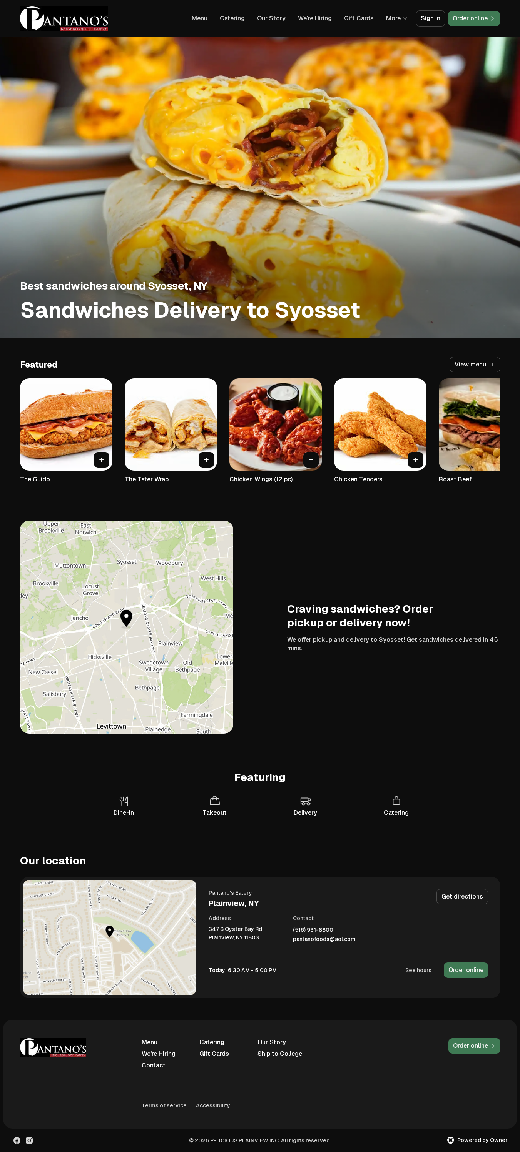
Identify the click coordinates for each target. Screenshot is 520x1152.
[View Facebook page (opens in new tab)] (17, 1140)
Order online (465, 970)
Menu (199, 18)
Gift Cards (359, 18)
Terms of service (164, 1105)
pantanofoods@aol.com (324, 939)
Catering (232, 18)
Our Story (271, 18)
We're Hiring (315, 18)
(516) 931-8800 (313, 930)
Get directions (462, 896)
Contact (154, 1065)
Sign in (430, 18)
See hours (418, 970)
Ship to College (279, 1054)
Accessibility (213, 1105)
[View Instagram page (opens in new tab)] (29, 1140)
